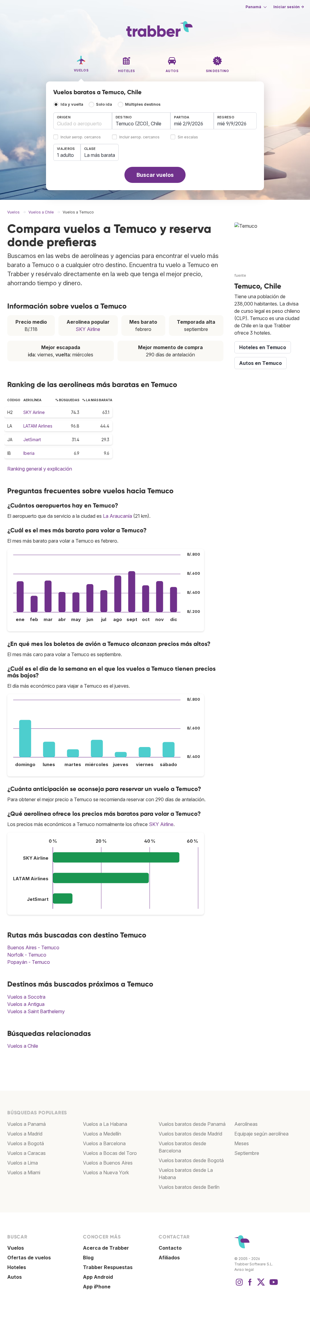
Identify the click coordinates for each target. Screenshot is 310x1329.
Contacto (170, 1248)
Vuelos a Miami (23, 1172)
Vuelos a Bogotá (25, 1143)
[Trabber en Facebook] (250, 1285)
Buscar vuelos (155, 175)
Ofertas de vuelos (29, 1258)
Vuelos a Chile (22, 1046)
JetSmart (32, 439)
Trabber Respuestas (108, 1267)
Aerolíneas (246, 1124)
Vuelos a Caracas (26, 1153)
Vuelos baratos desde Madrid (190, 1134)
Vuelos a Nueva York (106, 1172)
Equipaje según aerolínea (261, 1134)
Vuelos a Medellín (102, 1134)
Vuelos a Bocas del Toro (110, 1153)
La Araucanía (117, 516)
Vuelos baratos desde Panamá (192, 1124)
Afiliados (169, 1258)
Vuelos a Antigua (26, 1004)
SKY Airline (88, 329)
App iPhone (96, 1287)
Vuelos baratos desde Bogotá (191, 1160)
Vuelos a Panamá (26, 1124)
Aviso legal (244, 1269)
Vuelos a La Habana (105, 1124)
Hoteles (16, 1267)
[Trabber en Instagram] (239, 1285)
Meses (241, 1143)
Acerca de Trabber (106, 1248)
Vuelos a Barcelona (104, 1143)
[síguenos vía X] (261, 1285)
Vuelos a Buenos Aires (108, 1163)
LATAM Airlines (37, 425)
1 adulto (65, 155)
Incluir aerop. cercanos (81, 137)
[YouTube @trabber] (273, 1285)
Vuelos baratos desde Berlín (189, 1187)
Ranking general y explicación (39, 469)
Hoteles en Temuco (262, 347)
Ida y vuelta (72, 104)
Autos (14, 1277)
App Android (98, 1277)
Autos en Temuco (260, 363)
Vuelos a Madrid (24, 1134)
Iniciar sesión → (288, 7)
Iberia (29, 453)
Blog (88, 1258)
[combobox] (82, 120)
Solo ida (104, 104)
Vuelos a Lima (22, 1163)
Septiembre (246, 1153)
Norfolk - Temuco (26, 955)
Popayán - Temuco (28, 962)
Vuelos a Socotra (26, 997)
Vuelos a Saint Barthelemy (36, 1011)
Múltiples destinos (142, 104)
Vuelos (15, 1248)
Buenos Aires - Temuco (33, 947)
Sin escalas (188, 137)
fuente (240, 275)
